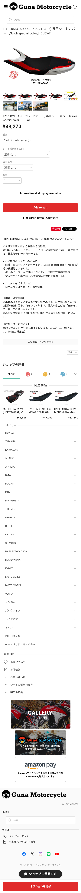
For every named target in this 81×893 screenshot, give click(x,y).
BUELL (9, 526)
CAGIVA (10, 534)
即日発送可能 (12, 636)
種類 (5, 134)
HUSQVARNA (13, 559)
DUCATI (9, 483)
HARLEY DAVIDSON (16, 551)
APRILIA (10, 466)
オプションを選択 (40, 886)
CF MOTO (10, 543)
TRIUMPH (10, 509)
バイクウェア (12, 610)
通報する (72, 352)
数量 (5, 175)
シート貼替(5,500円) (13, 149)
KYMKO (9, 568)
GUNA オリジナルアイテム (20, 644)
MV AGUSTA (12, 500)
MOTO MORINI (13, 585)
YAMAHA (10, 441)
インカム (10, 602)
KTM (7, 492)
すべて (11, 374)
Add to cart (40, 207)
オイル (9, 627)
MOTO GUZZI (13, 576)
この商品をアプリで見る (40, 342)
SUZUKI (9, 458)
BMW (8, 475)
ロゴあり (7, 162)
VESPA (9, 593)
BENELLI (10, 517)
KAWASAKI (11, 449)
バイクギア (11, 619)
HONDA (9, 432)
